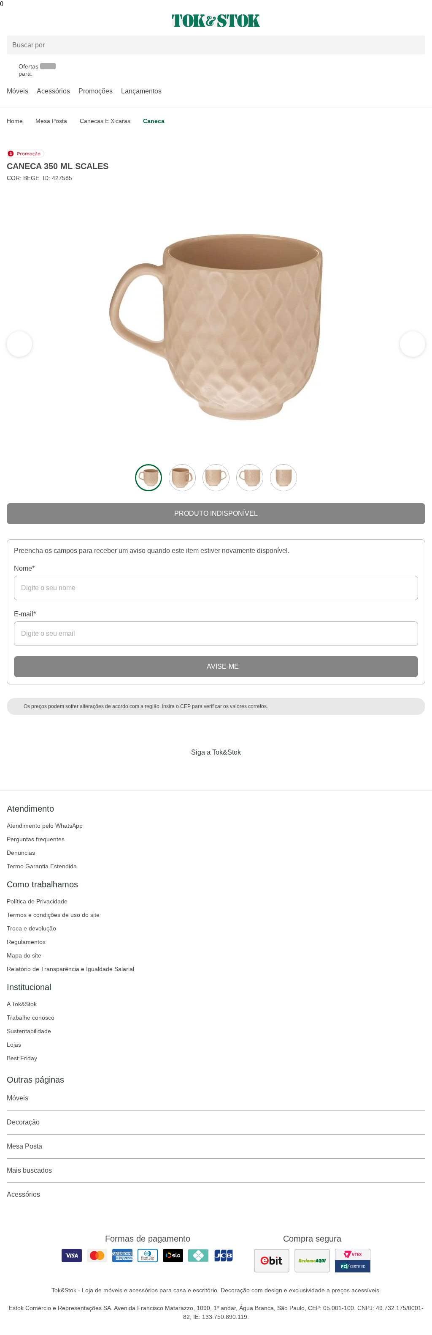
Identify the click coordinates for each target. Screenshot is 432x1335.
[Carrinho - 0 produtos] (420, 21)
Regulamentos (26, 941)
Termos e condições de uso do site (53, 914)
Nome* (24, 568)
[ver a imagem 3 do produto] (216, 477)
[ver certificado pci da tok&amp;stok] (352, 1260)
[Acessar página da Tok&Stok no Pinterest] (228, 770)
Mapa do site (24, 955)
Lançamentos (141, 91)
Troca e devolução (31, 928)
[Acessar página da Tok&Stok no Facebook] (180, 770)
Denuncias (21, 852)
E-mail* (25, 614)
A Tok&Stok (22, 1004)
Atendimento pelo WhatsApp (45, 825)
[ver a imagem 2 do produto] (182, 477)
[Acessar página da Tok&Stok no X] (251, 770)
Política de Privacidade (37, 901)
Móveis (17, 91)
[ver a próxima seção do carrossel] (19, 344)
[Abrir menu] (72, 21)
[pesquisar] (415, 45)
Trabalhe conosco (30, 1017)
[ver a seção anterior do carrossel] (412, 344)
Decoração (23, 1122)
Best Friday (22, 1058)
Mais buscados (29, 1170)
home (15, 121)
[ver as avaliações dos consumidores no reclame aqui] (312, 1260)
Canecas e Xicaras (105, 121)
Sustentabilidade (29, 1031)
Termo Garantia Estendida (42, 866)
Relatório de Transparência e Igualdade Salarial (70, 969)
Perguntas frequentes (36, 839)
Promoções (95, 91)
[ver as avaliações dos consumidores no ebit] (271, 1260)
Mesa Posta (51, 121)
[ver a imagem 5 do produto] (283, 477)
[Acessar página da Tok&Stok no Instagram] (204, 770)
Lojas (14, 1044)
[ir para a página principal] (216, 20)
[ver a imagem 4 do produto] (249, 477)
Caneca (154, 121)
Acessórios (53, 91)
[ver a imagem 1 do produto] (148, 477)
